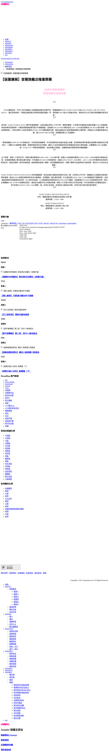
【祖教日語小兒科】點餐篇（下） (16, 371)
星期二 (16, 594)
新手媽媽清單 (19, 716)
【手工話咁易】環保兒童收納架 (15, 314)
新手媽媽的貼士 (20, 708)
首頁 (7, 39)
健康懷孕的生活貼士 (21, 687)
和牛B (7, 398)
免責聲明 (21, 573)
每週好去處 (13, 631)
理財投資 (12, 666)
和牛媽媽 (8, 400)
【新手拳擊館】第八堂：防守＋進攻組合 (19, 333)
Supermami (9, 62)
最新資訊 (8, 66)
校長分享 (12, 612)
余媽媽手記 (9, 393)
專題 (11, 682)
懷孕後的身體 (19, 705)
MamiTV (8, 41)
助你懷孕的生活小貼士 (22, 690)
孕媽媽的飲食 (19, 700)
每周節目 (12, 589)
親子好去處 (9, 423)
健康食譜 (12, 656)
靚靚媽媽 (12, 644)
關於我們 (4, 573)
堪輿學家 (12, 622)
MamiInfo (8, 53)
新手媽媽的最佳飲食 (21, 693)
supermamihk (71, 223)
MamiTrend (9, 45)
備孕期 (11, 675)
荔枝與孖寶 (9, 421)
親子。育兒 (13, 649)
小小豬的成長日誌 (12, 408)
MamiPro (8, 43)
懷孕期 (11, 677)
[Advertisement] (54, 21)
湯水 (7, 413)
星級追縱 (12, 634)
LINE (19, 223)
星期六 (16, 604)
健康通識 (12, 659)
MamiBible (9, 47)
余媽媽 (7, 390)
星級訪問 (12, 607)
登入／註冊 (5, 4)
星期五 (16, 602)
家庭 (7, 403)
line (6, 55)
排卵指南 (17, 695)
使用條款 (12, 573)
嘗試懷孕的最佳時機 (21, 685)
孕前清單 (17, 713)
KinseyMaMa (9, 382)
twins (7, 388)
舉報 (44, 573)
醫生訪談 (12, 609)
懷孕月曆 (17, 718)
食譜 (7, 426)
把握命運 (12, 661)
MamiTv (46, 223)
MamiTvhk (54, 223)
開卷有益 (12, 653)
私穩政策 (29, 573)
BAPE (40, 223)
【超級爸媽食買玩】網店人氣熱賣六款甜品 (20, 352)
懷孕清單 (17, 710)
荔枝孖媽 (8, 418)
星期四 (16, 599)
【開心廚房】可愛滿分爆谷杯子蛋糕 (17, 296)
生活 (7, 416)
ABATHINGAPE (31, 223)
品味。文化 (13, 646)
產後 (11, 680)
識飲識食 (12, 639)
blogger (7, 386)
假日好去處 (9, 395)
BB (6, 380)
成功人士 (12, 624)
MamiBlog (8, 49)
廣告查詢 (37, 573)
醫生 (11, 619)
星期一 (16, 591)
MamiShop (9, 51)
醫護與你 (12, 641)
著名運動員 (13, 627)
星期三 (16, 597)
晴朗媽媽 (8, 411)
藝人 (11, 616)
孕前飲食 (17, 698)
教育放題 (12, 664)
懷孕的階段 (18, 703)
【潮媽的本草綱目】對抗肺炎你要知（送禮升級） (23, 277)
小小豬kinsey (10, 406)
